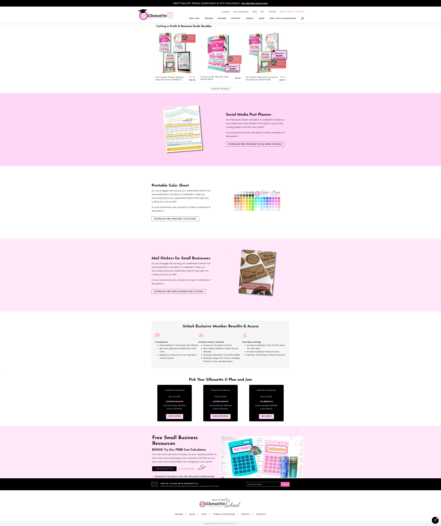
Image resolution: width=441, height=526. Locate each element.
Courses (225, 12)
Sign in (300, 11)
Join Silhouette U (164, 468)
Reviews (222, 18)
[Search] (302, 19)
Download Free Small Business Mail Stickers (179, 291)
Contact (272, 12)
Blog (255, 12)
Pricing (209, 18)
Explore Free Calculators (254, 3)
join (285, 484)
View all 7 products (220, 88)
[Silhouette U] (155, 14)
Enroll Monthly (266, 416)
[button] (241, 11)
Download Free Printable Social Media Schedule (255, 144)
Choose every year (174, 416)
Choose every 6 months (220, 416)
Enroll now (286, 11)
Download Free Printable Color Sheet (175, 218)
